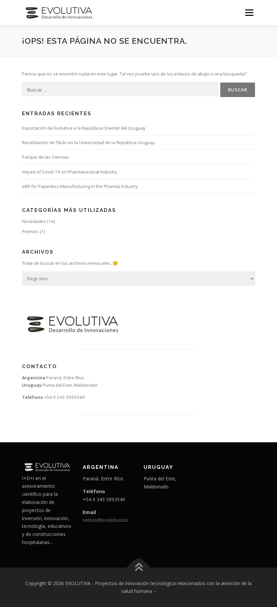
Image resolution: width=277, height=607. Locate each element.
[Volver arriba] (139, 567)
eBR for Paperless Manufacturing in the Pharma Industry (80, 186)
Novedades (34, 221)
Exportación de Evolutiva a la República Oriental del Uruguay (84, 128)
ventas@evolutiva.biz (105, 520)
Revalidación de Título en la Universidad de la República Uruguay (88, 142)
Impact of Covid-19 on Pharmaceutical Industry (69, 172)
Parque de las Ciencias (45, 157)
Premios (30, 231)
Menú (249, 12)
